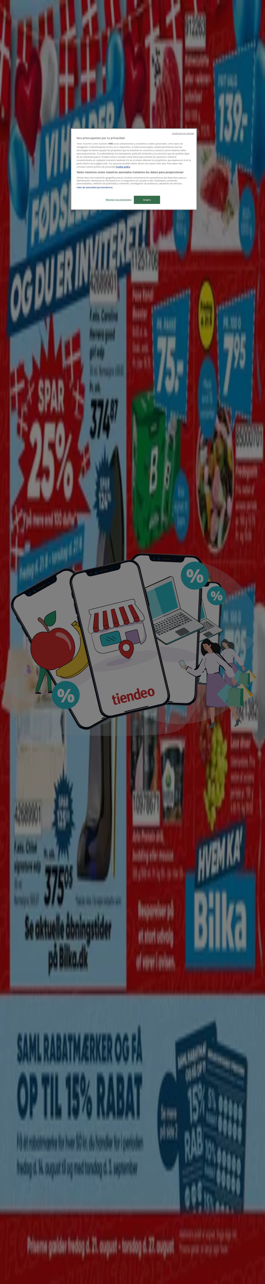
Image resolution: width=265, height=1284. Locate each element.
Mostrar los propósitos (119, 199)
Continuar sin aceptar (183, 133)
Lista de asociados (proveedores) (95, 187)
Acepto (147, 199)
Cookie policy (123, 166)
